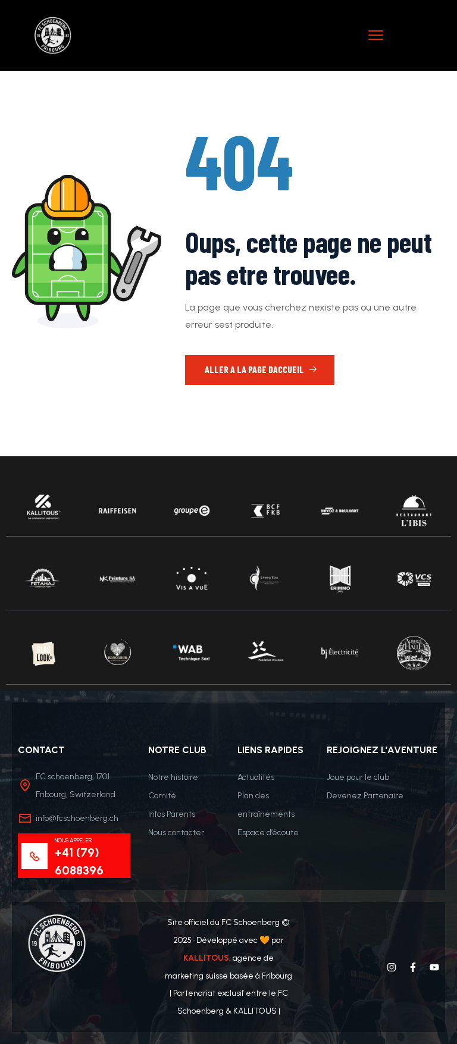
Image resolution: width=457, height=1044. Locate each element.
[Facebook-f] (413, 967)
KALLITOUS (206, 958)
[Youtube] (434, 967)
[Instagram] (391, 967)
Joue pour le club (358, 777)
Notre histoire (173, 777)
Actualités (255, 777)
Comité (162, 796)
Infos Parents (171, 814)
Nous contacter (176, 832)
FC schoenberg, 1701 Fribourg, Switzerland (75, 786)
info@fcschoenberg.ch (77, 818)
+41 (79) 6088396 (79, 861)
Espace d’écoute (268, 832)
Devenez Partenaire (365, 796)
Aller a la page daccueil (255, 369)
